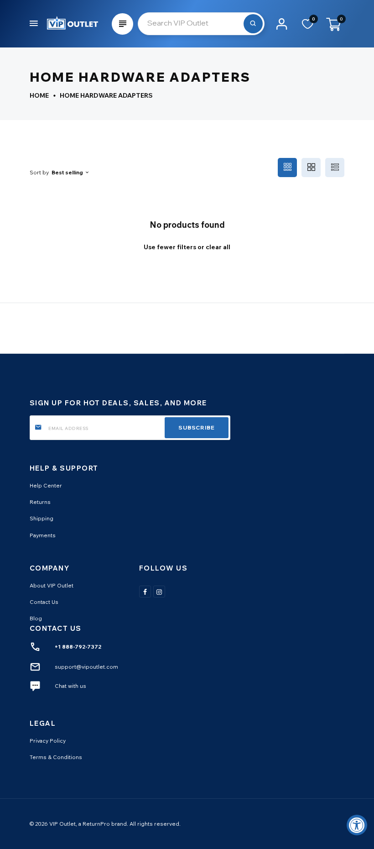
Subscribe (196, 427)
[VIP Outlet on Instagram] (159, 591)
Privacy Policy (48, 740)
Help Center (46, 485)
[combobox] (201, 23)
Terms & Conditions (56, 757)
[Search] (253, 23)
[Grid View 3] (287, 167)
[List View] (334, 167)
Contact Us (44, 601)
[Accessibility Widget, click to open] (357, 825)
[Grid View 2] (311, 167)
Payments (43, 535)
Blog (36, 618)
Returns (40, 501)
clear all (218, 247)
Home (39, 95)
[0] (307, 26)
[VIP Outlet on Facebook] (145, 591)
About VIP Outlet (51, 585)
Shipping (41, 518)
